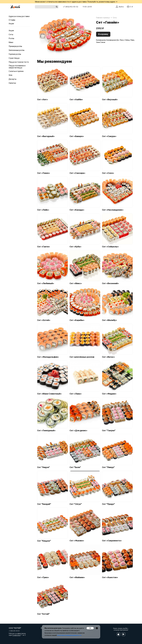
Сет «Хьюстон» (110, 577)
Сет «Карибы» (77, 320)
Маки (11, 42)
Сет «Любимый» (45, 283)
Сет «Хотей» (43, 320)
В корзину (103, 34)
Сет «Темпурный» (46, 430)
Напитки (12, 83)
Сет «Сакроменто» (112, 541)
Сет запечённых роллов (82, 357)
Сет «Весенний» (110, 283)
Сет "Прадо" (108, 504)
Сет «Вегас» (108, 357)
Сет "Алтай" (43, 614)
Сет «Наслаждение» (112, 210)
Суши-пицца (14, 58)
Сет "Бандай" (44, 504)
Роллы (11, 38)
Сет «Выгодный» (46, 136)
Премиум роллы (15, 46)
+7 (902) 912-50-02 (70, 7)
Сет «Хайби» (76, 99)
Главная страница (103, 18)
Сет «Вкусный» (110, 99)
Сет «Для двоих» (78, 430)
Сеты (11, 34)
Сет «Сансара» (77, 173)
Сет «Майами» (77, 577)
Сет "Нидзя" (43, 467)
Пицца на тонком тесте (19, 62)
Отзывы (12, 20)
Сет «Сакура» (109, 136)
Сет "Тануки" (109, 430)
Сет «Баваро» (77, 136)
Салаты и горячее (16, 71)
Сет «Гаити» (43, 247)
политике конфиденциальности (69, 635)
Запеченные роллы (16, 50)
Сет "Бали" (75, 467)
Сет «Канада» (77, 210)
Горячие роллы (15, 54)
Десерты (12, 79)
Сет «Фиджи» (109, 394)
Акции (11, 23)
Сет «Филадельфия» (48, 357)
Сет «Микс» (76, 283)
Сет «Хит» (42, 99)
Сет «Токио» (43, 173)
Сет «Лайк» (43, 210)
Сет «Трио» (43, 577)
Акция (11, 30)
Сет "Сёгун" (76, 504)
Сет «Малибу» (109, 320)
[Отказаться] (97, 628)
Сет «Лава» (76, 394)
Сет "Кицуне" (44, 541)
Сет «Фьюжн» (77, 541)
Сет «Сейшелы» (110, 247)
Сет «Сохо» (108, 173)
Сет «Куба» (75, 247)
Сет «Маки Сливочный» (49, 394)
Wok (10, 75)
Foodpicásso (16, 635)
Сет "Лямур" (108, 467)
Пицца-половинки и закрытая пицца (17, 66)
